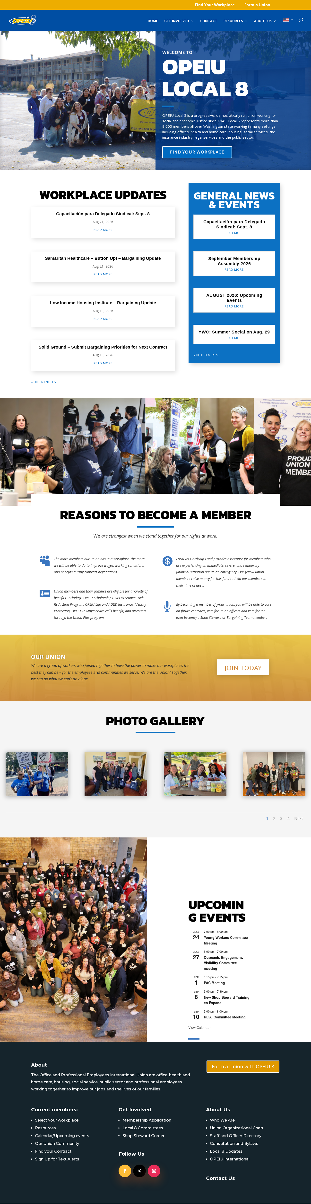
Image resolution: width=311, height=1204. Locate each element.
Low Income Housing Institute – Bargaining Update (103, 302)
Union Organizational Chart (237, 1128)
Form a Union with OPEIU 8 (243, 1066)
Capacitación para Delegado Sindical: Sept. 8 (103, 213)
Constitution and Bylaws (234, 1143)
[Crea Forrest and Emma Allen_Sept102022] (37, 795)
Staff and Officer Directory (235, 1135)
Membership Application (146, 1120)
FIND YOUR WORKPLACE (197, 152)
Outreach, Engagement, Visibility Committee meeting (223, 963)
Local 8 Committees (142, 1128)
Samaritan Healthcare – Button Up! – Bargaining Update (103, 258)
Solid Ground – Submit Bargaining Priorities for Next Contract (103, 347)
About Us (263, 21)
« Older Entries (43, 382)
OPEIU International (230, 1159)
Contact (208, 21)
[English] (288, 24)
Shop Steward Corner (143, 1135)
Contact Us (220, 1178)
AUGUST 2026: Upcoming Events (234, 298)
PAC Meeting (214, 982)
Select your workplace (56, 1120)
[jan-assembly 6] (274, 795)
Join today (243, 667)
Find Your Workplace (215, 5)
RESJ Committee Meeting (225, 1017)
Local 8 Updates (226, 1151)
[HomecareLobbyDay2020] (116, 795)
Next (298, 818)
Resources (233, 21)
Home (153, 21)
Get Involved (176, 21)
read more (103, 230)
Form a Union (257, 5)
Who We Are (222, 1120)
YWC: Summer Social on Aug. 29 (234, 332)
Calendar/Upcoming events (62, 1135)
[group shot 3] (195, 795)
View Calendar (199, 1027)
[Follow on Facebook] (125, 1171)
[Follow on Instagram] (154, 1171)
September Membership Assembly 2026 (234, 261)
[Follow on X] (139, 1171)
